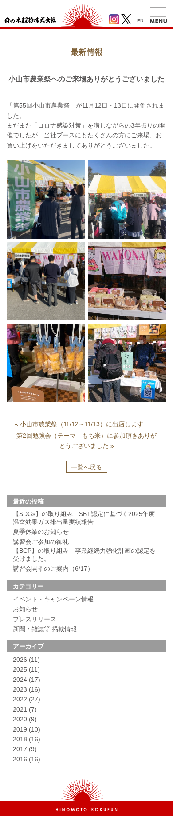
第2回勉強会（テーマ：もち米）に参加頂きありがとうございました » (86, 440)
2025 (26, 669)
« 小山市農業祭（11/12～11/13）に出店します (79, 424)
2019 (26, 729)
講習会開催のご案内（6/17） (53, 568)
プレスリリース (34, 619)
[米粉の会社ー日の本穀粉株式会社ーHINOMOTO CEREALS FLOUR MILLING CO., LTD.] (86, 809)
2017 (25, 748)
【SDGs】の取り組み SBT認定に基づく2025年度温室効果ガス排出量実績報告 (84, 517)
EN (140, 20)
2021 (25, 709)
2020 (25, 719)
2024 (26, 679)
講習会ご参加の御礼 (41, 541)
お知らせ (25, 608)
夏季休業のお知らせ (41, 531)
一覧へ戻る (86, 467)
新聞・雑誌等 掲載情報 (45, 628)
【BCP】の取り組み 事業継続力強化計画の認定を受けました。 (84, 554)
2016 (26, 759)
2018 (26, 739)
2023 (26, 689)
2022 (26, 699)
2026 (26, 659)
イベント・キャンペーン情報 (53, 599)
